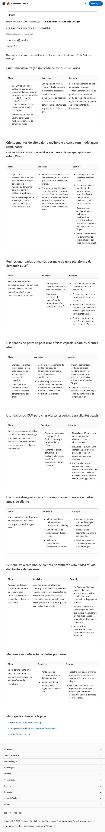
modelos (28, 152)
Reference (18, 46)
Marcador (12, 40)
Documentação (13, 21)
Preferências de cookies (82, 821)
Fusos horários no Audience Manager (26, 722)
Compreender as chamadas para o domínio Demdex (33, 728)
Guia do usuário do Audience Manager (62, 21)
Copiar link (24, 40)
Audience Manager (31, 21)
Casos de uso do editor (20, 734)
